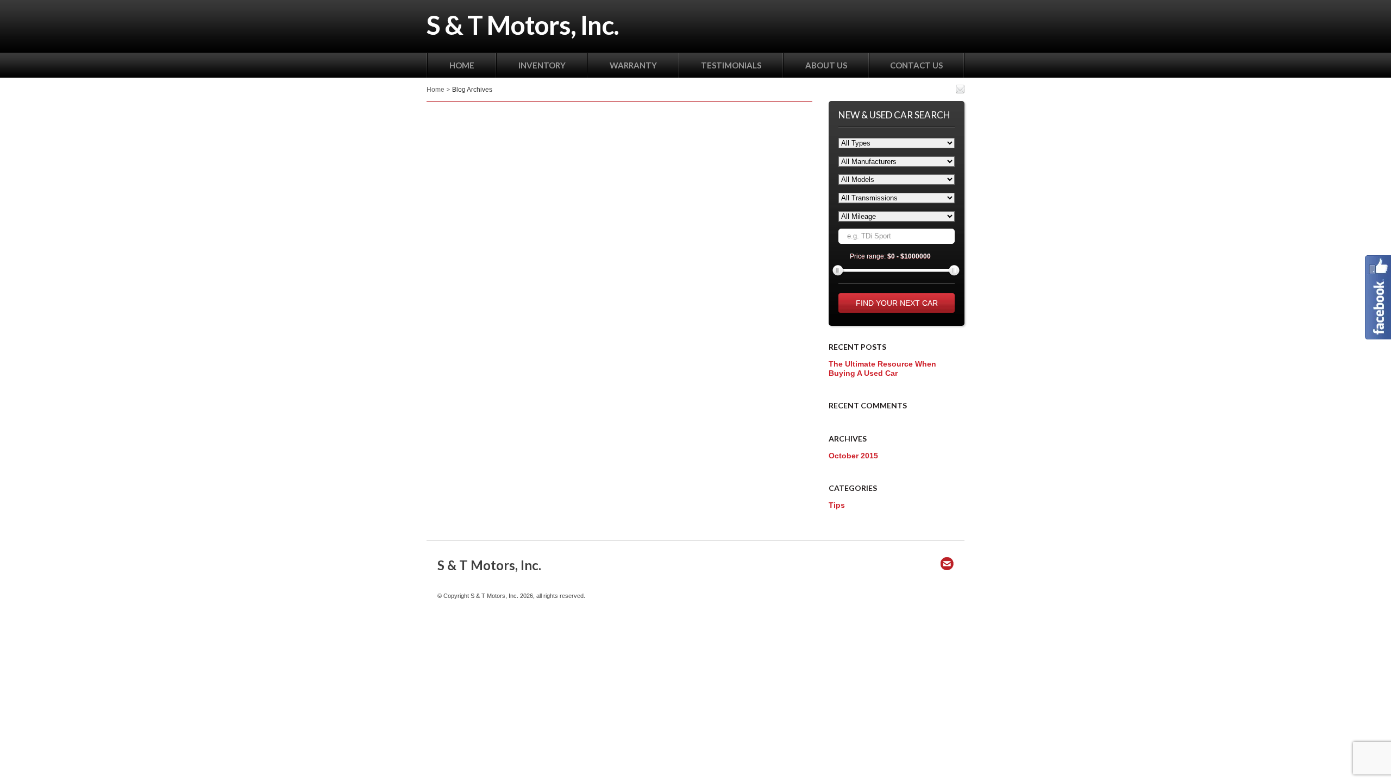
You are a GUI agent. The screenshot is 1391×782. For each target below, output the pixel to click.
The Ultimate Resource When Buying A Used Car (882, 368)
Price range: (890, 256)
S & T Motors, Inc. (523, 25)
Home (435, 89)
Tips (837, 505)
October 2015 (853, 455)
